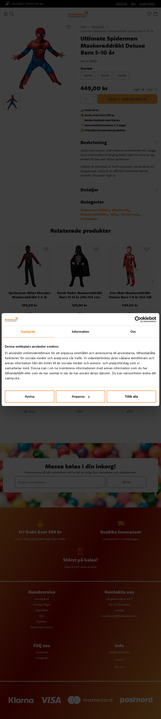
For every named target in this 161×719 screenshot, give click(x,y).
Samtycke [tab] (28, 331)
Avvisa (29, 396)
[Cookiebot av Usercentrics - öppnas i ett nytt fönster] (137, 319)
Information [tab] (80, 331)
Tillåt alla (131, 396)
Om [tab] (133, 331)
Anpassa (78, 396)
